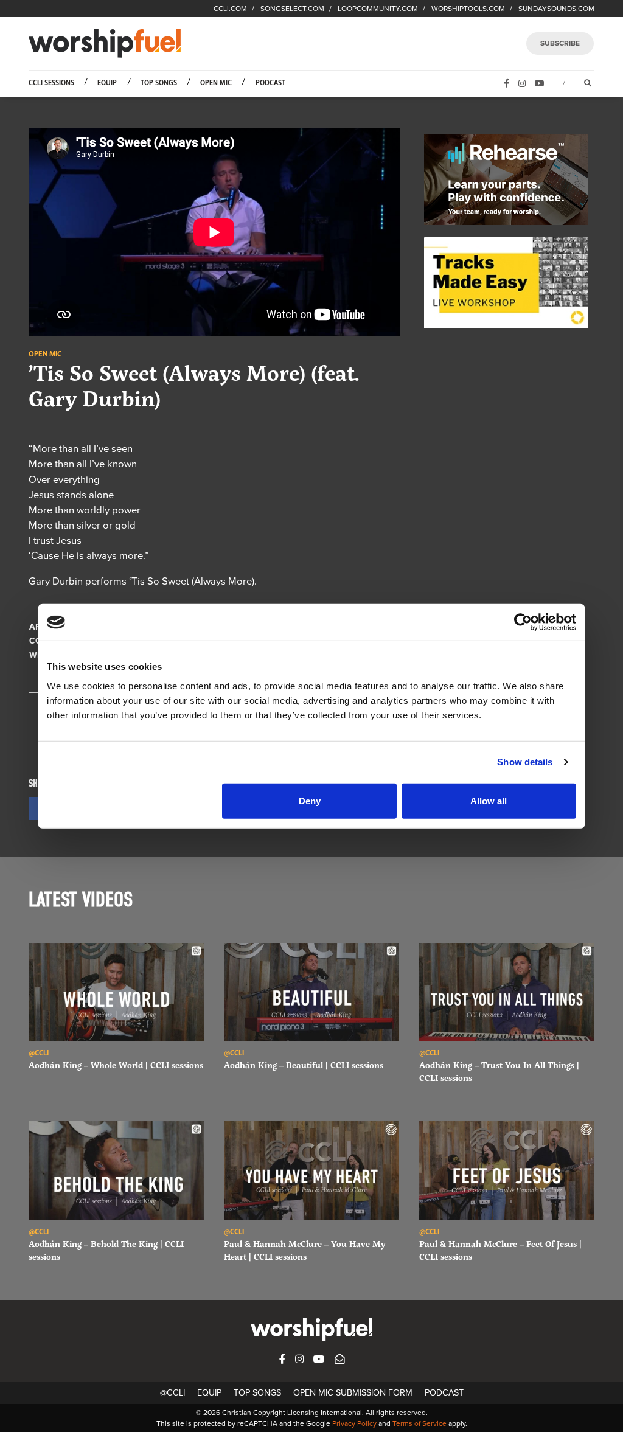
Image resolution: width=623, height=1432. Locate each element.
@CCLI (172, 1393)
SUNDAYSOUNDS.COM (556, 8)
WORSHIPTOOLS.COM (468, 8)
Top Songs (159, 83)
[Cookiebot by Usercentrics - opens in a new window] (523, 622)
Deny (310, 800)
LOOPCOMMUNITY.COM (378, 8)
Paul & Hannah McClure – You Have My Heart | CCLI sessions (305, 1250)
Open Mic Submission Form (352, 1393)
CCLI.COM (230, 8)
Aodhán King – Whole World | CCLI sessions (116, 1064)
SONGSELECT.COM (292, 8)
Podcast (270, 83)
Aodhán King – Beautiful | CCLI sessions (303, 1064)
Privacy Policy (354, 1423)
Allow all (488, 800)
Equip (107, 83)
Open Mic (216, 83)
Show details (524, 762)
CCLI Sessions (51, 83)
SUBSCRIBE (560, 43)
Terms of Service (419, 1423)
